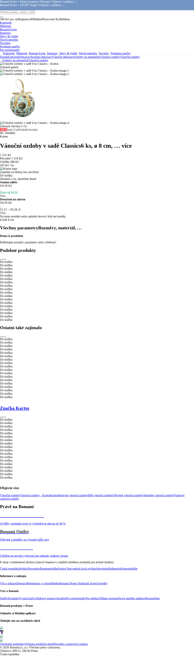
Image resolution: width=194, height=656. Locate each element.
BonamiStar (153, 598)
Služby (4, 598)
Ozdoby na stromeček (87, 57)
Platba (55, 583)
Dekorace (25, 57)
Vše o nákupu (8, 583)
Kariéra (61, 598)
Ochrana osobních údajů (39, 644)
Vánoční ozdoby (130, 57)
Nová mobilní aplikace (132, 598)
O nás (23, 598)
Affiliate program (108, 598)
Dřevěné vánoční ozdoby (128, 495)
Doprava (22, 583)
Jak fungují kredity (96, 583)
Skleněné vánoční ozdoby (158, 495)
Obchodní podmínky (12, 644)
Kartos (54, 495)
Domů (4, 57)
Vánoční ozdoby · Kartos (35, 495)
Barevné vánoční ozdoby (73, 495)
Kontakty (14, 598)
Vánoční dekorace (63, 57)
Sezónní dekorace (41, 57)
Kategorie (13, 57)
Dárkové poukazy (46, 598)
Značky (31, 598)
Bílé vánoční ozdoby (100, 495)
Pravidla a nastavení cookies (71, 644)
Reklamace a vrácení (39, 583)
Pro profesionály (76, 598)
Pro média (92, 598)
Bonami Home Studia (72, 583)
